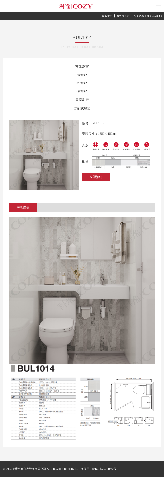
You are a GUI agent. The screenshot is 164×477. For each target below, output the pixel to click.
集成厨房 (82, 99)
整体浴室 (82, 67)
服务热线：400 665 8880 (148, 15)
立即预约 (96, 177)
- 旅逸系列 (82, 75)
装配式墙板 (82, 108)
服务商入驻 (123, 15)
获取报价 (107, 15)
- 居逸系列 (82, 91)
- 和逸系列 (82, 83)
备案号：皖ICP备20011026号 (98, 468)
